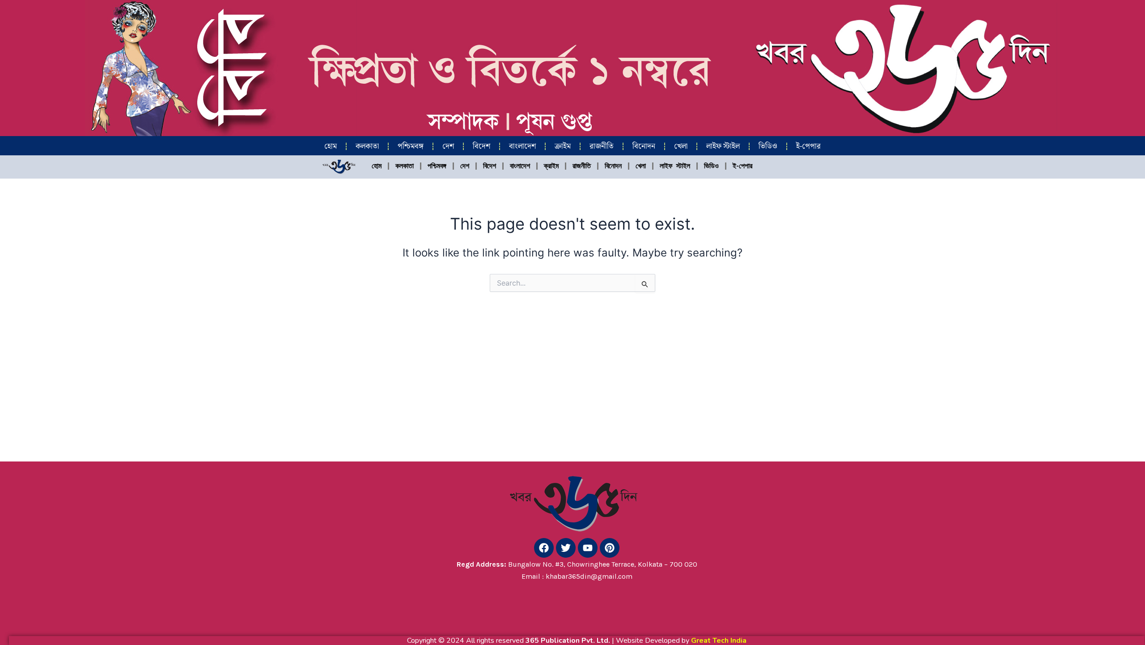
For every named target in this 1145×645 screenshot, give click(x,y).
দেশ (448, 146)
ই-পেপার (808, 146)
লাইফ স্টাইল (723, 146)
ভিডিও (768, 146)
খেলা (680, 146)
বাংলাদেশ (522, 146)
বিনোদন (643, 146)
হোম (330, 146)
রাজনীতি (601, 146)
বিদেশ (481, 146)
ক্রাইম (563, 146)
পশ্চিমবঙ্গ (411, 146)
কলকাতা (367, 146)
